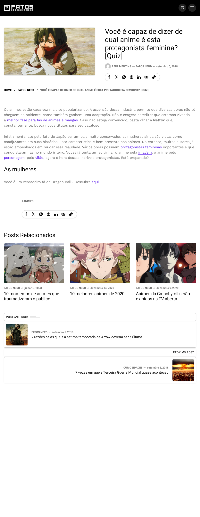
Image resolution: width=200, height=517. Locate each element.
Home (8, 90)
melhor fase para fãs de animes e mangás (42, 120)
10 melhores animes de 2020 (97, 294)
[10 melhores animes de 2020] (100, 263)
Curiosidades (133, 368)
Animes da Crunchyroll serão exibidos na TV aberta (163, 296)
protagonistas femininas (141, 147)
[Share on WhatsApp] (124, 77)
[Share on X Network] (116, 77)
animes (28, 201)
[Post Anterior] (17, 334)
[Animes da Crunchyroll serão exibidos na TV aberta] (166, 263)
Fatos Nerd (144, 66)
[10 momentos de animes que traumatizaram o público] (34, 263)
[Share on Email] (146, 77)
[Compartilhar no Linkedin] (139, 77)
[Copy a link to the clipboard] (154, 77)
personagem (14, 158)
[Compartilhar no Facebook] (109, 77)
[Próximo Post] (183, 370)
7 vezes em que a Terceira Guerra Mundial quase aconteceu (122, 372)
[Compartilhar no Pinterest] (131, 77)
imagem (145, 152)
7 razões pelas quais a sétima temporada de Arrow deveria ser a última (86, 337)
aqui (95, 182)
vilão (39, 158)
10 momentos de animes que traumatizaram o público (31, 296)
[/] (182, 8)
